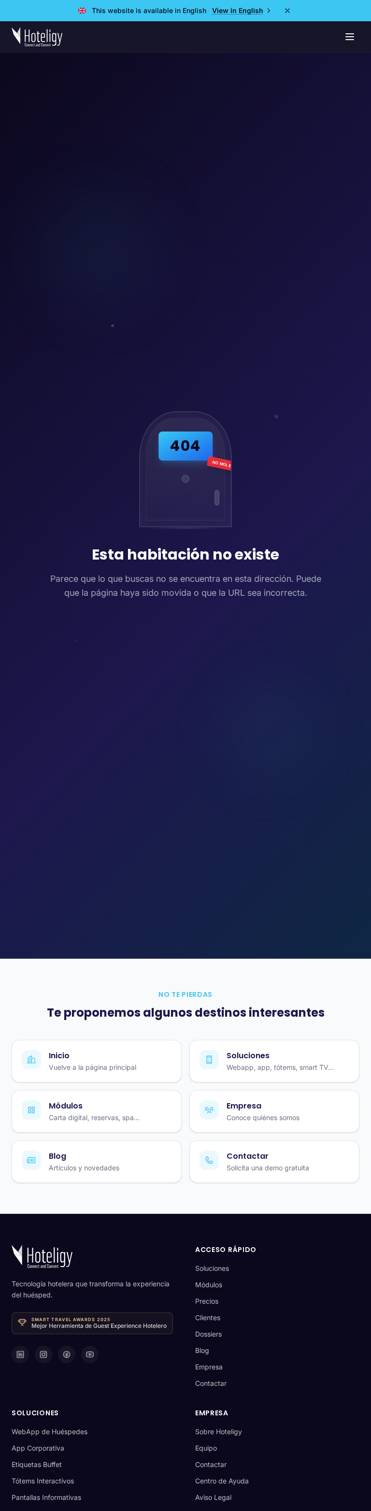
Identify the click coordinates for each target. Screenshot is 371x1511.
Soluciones (212, 1268)
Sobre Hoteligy (218, 1431)
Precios (206, 1301)
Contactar (211, 1383)
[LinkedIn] (20, 1354)
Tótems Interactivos (43, 1481)
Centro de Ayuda (222, 1481)
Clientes (207, 1317)
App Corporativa (38, 1448)
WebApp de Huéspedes (49, 1431)
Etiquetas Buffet (37, 1464)
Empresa (209, 1367)
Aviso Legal (213, 1497)
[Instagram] (43, 1354)
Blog (202, 1350)
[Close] (287, 10)
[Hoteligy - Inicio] (37, 36)
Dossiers (208, 1334)
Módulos (208, 1285)
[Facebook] (66, 1354)
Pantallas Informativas (46, 1497)
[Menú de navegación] (349, 36)
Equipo (206, 1448)
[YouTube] (90, 1354)
